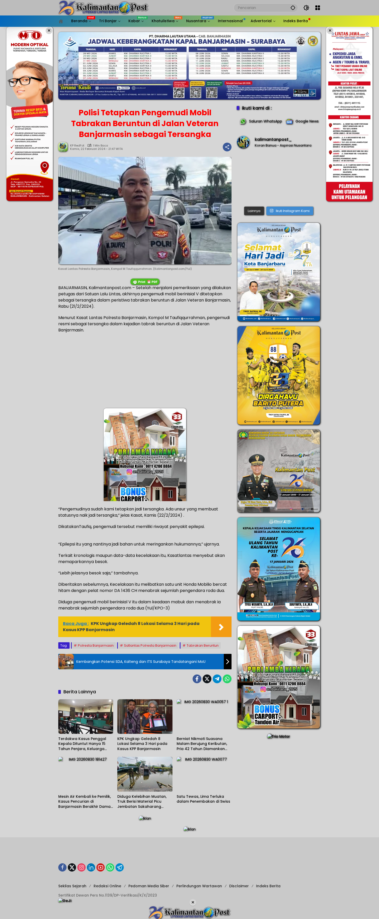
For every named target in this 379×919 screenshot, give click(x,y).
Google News (307, 121)
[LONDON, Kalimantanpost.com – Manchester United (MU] (279, 178)
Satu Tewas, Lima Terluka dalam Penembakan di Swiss (203, 799)
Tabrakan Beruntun (203, 645)
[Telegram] (217, 678)
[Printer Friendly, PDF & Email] (144, 282)
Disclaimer (239, 886)
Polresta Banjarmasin (96, 645)
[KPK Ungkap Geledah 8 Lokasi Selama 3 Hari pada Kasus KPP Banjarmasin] (144, 716)
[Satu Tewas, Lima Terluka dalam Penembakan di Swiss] (204, 774)
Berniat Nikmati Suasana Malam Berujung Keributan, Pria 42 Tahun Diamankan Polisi (202, 744)
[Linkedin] (91, 867)
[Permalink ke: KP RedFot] (64, 147)
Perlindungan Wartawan (199, 886)
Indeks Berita (268, 886)
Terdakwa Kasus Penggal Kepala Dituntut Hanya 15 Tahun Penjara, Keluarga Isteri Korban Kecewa (82, 744)
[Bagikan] (227, 147)
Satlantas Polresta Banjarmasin (150, 645)
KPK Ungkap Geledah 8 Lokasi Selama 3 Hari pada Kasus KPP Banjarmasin (142, 743)
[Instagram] (81, 867)
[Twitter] (207, 678)
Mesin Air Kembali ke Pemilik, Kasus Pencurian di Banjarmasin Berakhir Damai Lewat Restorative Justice (84, 801)
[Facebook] (197, 678)
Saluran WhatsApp (265, 121)
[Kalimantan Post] (103, 7)
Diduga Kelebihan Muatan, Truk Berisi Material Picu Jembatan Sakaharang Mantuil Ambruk (142, 801)
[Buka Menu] (318, 8)
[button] (293, 7)
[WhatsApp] (227, 678)
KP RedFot (77, 145)
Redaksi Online (107, 886)
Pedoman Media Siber (148, 886)
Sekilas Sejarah (72, 886)
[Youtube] (100, 867)
